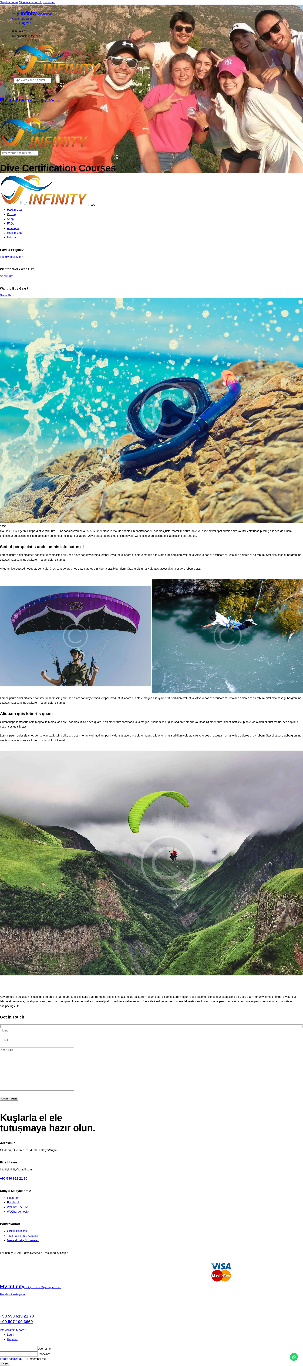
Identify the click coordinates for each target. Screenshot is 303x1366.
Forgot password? (11, 1358)
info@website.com (11, 256)
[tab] (155, 1334)
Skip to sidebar (28, 2)
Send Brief (6, 276)
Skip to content (9, 2)
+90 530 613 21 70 (14, 1178)
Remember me (36, 1358)
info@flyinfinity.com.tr (13, 1330)
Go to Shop (7, 295)
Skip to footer (46, 2)
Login (10, 1334)
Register (12, 1339)
